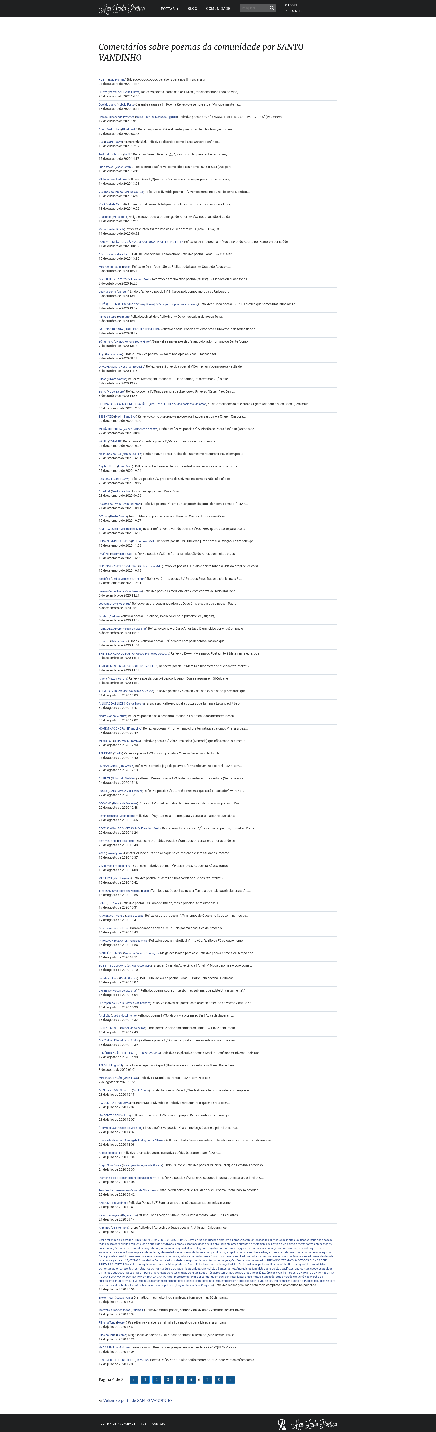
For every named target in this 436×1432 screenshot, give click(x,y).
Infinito (103, 441)
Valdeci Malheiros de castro (140, 429)
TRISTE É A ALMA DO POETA (116, 653)
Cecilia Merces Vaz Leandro (128, 578)
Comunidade (218, 9)
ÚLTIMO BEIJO (107, 1128)
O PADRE (104, 366)
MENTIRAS (106, 878)
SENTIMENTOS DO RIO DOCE (116, 1360)
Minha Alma (106, 179)
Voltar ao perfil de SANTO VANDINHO (137, 1400)
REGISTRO (296, 10)
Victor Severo (124, 167)
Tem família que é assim (114, 1190)
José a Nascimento (124, 1015)
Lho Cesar (114, 903)
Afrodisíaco (106, 254)
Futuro (103, 791)
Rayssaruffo (129, 1215)
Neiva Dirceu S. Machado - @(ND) (156, 117)
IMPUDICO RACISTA (111, 329)
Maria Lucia (131, 1078)
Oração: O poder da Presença (116, 117)
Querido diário (108, 104)
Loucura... (105, 603)
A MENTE (104, 778)
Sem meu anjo (107, 840)
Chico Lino (142, 1360)
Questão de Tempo (110, 504)
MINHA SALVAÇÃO (111, 1078)
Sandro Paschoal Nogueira (127, 366)
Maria (102, 229)
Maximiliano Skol (125, 416)
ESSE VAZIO (106, 416)
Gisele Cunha (141, 1090)
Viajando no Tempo (111, 192)
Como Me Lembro (110, 129)
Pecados (104, 641)
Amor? (103, 678)
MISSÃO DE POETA (110, 429)
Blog (192, 9)
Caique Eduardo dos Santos (122, 1040)
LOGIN (292, 5)
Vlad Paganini (122, 878)
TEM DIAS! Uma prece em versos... (120, 890)
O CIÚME (104, 553)
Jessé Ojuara (115, 853)
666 (101, 142)
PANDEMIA (105, 753)
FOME (102, 903)
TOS (144, 1423)
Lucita (127, 154)
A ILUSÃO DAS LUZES (112, 703)
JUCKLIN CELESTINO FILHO (166, 241)
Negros (103, 716)
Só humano (106, 341)
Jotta (126, 1103)
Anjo (101, 354)
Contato (159, 1423)
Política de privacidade (117, 1423)
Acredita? (105, 491)
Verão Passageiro (110, 1215)
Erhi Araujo (126, 766)
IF (120, 1152)
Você (102, 204)
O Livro (103, 92)
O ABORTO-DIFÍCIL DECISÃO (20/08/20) (123, 241)
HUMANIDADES (108, 766)
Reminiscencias (108, 816)
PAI (101, 1065)
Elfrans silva (133, 728)
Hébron (121, 1322)
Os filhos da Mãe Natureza (115, 1090)
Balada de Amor (109, 978)
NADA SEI (105, 1347)
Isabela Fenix (126, 104)
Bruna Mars (125, 466)
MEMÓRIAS (105, 741)
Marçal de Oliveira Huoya (124, 92)
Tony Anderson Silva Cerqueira (194, 1285)
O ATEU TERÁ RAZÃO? (112, 279)
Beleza (103, 591)
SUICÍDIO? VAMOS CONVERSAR (118, 566)
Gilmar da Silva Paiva (143, 1190)
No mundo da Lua (110, 454)
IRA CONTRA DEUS (110, 1103)
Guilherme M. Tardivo (127, 741)
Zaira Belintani (132, 504)
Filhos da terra (107, 316)
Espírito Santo (107, 291)
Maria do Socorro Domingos (141, 953)
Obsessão (105, 928)
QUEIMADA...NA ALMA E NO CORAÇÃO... (123, 404)
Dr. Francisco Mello (139, 279)
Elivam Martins (117, 379)
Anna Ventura (117, 716)
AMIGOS (104, 1202)
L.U (128, 865)
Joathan (120, 179)
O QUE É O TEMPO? (110, 953)
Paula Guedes (128, 978)
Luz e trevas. (106, 167)
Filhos (102, 379)
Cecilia (118, 753)
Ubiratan (123, 291)
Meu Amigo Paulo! (110, 266)
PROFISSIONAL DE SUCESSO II (117, 828)
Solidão (103, 616)
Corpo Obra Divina (110, 1165)
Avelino (114, 616)
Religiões (104, 479)
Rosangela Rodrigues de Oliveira (144, 1140)
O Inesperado (107, 1003)
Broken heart (107, 1297)
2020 (102, 853)
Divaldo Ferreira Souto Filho (132, 341)
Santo (102, 391)
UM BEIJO (105, 990)
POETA (103, 79)
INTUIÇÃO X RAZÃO (111, 940)
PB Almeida (129, 129)
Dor (101, 1040)
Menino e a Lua (133, 192)
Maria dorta (120, 217)
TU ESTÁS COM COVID (112, 965)
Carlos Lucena (135, 703)
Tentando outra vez (110, 154)
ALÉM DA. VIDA (108, 691)
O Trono (104, 516)
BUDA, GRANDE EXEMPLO (115, 541)
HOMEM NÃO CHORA (112, 728)
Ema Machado (121, 603)
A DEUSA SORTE (109, 529)
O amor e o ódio (109, 1177)
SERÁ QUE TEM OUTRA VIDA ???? (119, 304)
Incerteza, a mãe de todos (114, 1310)
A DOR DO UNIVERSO (111, 915)
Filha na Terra (107, 1322)
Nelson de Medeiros (134, 628)
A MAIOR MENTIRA (110, 666)
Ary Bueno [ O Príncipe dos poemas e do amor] (169, 304)
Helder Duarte (113, 142)
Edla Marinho (117, 79)
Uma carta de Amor (111, 1140)
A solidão (105, 1015)
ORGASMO (105, 803)
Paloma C (138, 1310)
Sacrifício (105, 578)
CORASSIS (115, 441)
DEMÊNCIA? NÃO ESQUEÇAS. (117, 1053)
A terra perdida (108, 1152)
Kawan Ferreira (118, 678)
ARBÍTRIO (104, 1227)
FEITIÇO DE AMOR (110, 628)
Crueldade (105, 217)
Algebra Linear (107, 466)
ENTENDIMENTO (109, 1028)
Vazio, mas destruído (112, 865)
